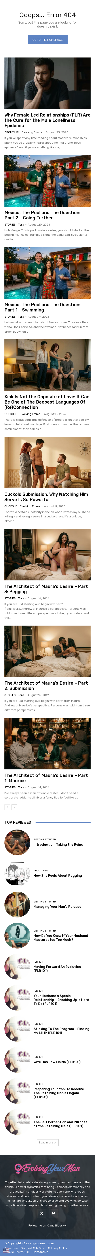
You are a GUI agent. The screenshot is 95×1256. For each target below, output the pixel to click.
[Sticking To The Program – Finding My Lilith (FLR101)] (17, 1029)
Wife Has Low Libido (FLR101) (57, 1062)
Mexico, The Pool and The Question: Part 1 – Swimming (42, 307)
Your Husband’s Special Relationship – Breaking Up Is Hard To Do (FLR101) (61, 1000)
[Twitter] (41, 1213)
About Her (41, 870)
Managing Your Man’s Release (57, 907)
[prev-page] (7, 807)
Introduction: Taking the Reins (58, 845)
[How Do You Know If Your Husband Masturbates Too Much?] (17, 935)
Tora (21, 224)
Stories (10, 224)
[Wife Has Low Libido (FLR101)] (17, 1060)
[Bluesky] (53, 1213)
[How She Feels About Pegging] (17, 873)
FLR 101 (38, 962)
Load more (46, 1142)
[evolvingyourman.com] (47, 1169)
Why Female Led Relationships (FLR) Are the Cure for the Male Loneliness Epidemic (47, 120)
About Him (11, 132)
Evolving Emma (32, 132)
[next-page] (14, 807)
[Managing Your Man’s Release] (17, 904)
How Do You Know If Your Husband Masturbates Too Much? (61, 938)
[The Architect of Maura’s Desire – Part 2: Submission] (47, 651)
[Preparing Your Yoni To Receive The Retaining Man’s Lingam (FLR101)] (17, 1091)
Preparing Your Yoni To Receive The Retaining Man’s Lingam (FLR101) (59, 1093)
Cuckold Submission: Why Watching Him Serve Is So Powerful (46, 497)
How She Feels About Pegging (58, 876)
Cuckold (10, 414)
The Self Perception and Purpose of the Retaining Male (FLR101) (60, 1124)
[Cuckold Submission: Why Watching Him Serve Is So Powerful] (47, 462)
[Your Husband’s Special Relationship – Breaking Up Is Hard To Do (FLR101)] (17, 998)
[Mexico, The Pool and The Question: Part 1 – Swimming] (47, 273)
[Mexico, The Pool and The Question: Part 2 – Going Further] (47, 181)
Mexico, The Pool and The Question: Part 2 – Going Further (42, 215)
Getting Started (45, 839)
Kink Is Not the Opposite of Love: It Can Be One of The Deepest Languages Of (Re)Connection (46, 402)
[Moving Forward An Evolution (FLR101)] (17, 967)
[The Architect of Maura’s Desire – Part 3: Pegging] (47, 554)
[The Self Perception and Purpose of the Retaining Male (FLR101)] (17, 1122)
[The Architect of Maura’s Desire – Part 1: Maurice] (47, 743)
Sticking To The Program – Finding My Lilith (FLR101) (61, 1031)
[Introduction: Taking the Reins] (17, 842)
